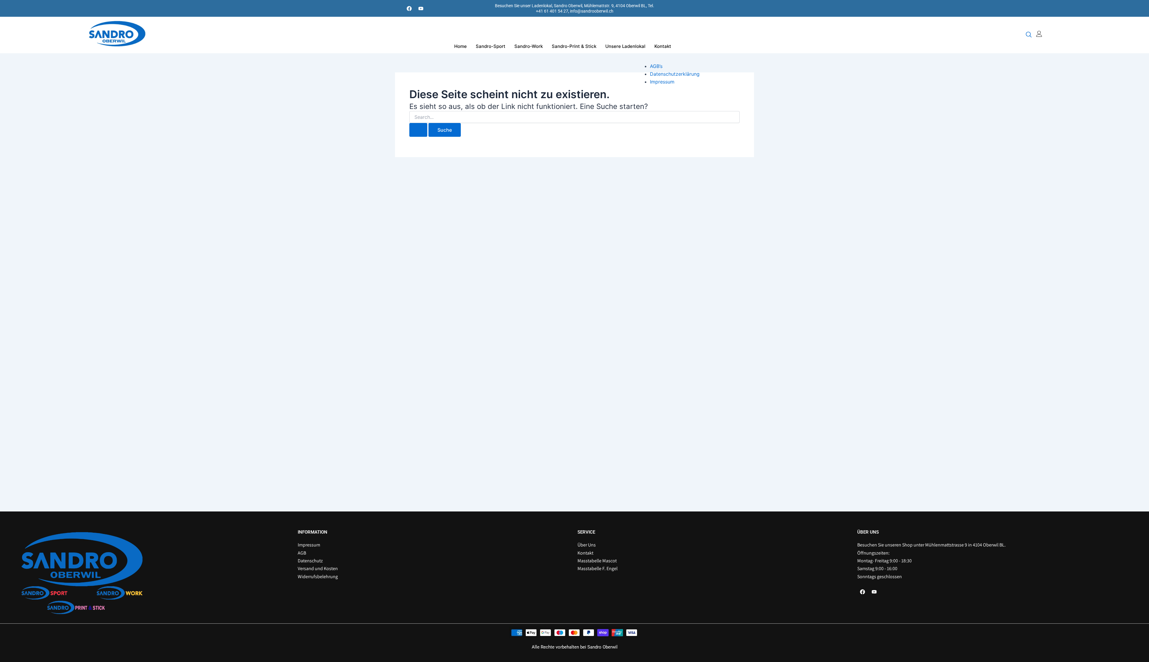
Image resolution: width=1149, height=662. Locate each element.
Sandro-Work (528, 46)
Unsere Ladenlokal (625, 46)
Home (460, 46)
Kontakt (662, 46)
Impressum (662, 82)
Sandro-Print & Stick (574, 46)
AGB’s (656, 66)
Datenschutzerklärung (675, 74)
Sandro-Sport (490, 46)
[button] (1029, 35)
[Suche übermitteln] (418, 130)
